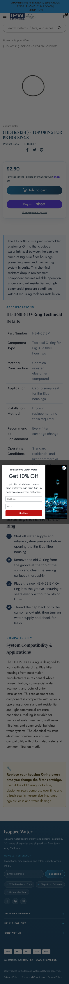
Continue (23, 513)
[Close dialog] (64, 468)
